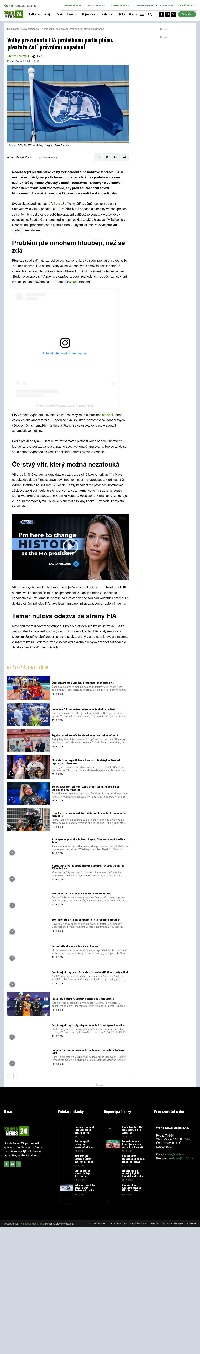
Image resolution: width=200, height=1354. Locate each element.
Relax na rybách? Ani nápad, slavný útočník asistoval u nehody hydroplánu (85, 1189)
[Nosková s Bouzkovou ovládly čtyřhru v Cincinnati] (28, 951)
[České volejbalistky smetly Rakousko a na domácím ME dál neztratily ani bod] (28, 977)
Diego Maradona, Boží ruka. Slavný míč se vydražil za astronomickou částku (133, 1131)
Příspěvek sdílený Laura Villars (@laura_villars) (65, 405)
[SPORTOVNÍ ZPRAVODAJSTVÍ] (11, 14)
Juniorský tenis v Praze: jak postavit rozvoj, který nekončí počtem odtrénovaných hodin (133, 1147)
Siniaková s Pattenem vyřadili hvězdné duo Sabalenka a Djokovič (83, 709)
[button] (150, 14)
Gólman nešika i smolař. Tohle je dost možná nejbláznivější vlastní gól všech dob (85, 1176)
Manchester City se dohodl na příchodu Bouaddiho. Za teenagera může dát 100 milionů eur (89, 867)
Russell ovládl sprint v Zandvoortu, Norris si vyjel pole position (83, 998)
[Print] (125, 157)
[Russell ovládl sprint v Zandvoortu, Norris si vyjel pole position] (28, 1004)
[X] (173, 14)
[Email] (116, 157)
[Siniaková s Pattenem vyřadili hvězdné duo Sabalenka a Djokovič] (28, 714)
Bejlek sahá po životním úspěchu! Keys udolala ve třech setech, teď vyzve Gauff (88, 1051)
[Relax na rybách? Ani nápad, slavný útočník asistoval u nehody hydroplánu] (66, 1187)
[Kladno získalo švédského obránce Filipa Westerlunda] (113, 1188)
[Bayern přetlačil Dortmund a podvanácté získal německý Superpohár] (28, 925)
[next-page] (15, 1075)
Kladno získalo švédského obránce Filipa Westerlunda (131, 1187)
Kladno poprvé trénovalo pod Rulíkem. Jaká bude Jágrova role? (133, 1160)
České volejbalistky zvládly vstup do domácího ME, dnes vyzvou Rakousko (88, 1025)
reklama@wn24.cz (181, 1158)
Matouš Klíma (24, 157)
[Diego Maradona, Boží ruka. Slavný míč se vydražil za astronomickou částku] (113, 1130)
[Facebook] (161, 14)
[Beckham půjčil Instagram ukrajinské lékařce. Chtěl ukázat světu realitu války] (66, 1144)
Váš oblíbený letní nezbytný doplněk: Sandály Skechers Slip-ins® (133, 1175)
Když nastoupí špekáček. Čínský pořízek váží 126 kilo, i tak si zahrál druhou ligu (85, 1161)
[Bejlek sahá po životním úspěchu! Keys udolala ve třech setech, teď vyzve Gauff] (28, 1056)
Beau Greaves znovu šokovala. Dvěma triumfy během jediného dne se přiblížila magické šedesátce (85, 788)
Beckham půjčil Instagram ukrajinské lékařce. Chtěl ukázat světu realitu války (84, 1147)
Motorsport (13, 28)
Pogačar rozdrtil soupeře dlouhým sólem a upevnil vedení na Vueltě (85, 735)
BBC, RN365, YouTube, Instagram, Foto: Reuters (43, 145)
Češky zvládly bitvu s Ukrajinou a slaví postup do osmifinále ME (82, 682)
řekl (75, 281)
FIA (58, 209)
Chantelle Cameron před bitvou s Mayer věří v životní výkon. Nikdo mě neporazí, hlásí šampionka (86, 761)
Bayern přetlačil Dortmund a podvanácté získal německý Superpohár (86, 919)
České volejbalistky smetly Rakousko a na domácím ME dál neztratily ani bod (90, 972)
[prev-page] (9, 1075)
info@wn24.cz (176, 1154)
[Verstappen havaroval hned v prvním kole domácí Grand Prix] (28, 898)
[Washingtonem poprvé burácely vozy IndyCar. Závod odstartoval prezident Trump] (28, 846)
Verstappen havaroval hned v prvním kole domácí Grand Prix (81, 893)
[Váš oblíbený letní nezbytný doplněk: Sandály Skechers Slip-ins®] (113, 1173)
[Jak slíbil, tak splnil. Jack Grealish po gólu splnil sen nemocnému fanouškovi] (66, 1129)
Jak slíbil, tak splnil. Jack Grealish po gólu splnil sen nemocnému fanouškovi (84, 1132)
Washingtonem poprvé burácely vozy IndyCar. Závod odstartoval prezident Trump (88, 841)
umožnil (107, 414)
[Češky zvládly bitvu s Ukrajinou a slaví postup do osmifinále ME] (28, 688)
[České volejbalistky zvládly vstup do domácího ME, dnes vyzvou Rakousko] (28, 1030)
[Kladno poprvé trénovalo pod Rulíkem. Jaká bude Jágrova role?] (113, 1159)
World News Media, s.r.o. (31, 1223)
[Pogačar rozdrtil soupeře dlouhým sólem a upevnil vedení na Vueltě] (28, 740)
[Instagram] (167, 14)
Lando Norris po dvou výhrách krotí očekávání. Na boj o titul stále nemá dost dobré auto (90, 814)
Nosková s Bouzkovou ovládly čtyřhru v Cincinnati (76, 946)
